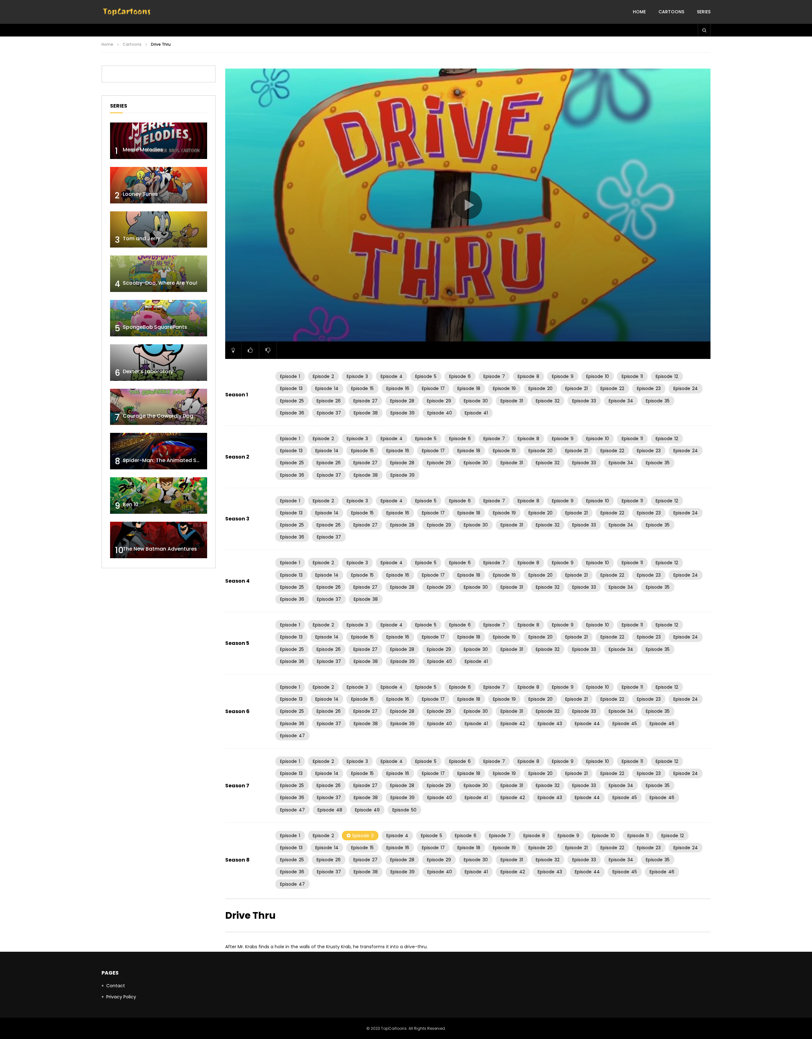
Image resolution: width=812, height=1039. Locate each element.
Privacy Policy (121, 997)
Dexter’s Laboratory (148, 371)
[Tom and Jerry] (158, 229)
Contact (115, 986)
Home (639, 12)
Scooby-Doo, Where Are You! (160, 283)
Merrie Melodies (143, 149)
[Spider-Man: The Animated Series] (158, 451)
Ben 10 (130, 504)
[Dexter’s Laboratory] (158, 362)
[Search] (704, 30)
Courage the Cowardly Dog (158, 416)
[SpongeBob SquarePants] (158, 318)
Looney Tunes (140, 194)
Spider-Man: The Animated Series (166, 460)
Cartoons (671, 12)
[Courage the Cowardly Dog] (158, 407)
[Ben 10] (158, 495)
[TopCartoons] (127, 12)
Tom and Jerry (141, 238)
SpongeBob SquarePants (155, 327)
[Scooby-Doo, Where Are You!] (158, 273)
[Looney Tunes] (158, 185)
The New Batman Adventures (160, 549)
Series (703, 12)
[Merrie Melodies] (158, 140)
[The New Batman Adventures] (158, 540)
